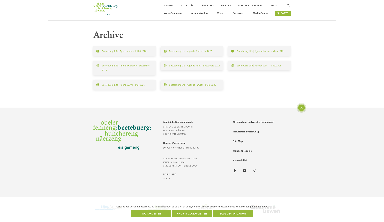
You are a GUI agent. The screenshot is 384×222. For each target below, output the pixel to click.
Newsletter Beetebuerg (246, 131)
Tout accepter (151, 213)
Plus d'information (233, 213)
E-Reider (226, 5)
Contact (275, 5)
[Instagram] (254, 170)
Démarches (207, 5)
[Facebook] (235, 170)
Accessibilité (240, 160)
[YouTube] (244, 170)
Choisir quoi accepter (192, 213)
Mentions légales (242, 150)
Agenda (168, 5)
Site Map (238, 141)
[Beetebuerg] (105, 10)
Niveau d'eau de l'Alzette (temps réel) (253, 122)
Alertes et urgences (250, 5)
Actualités (186, 5)
